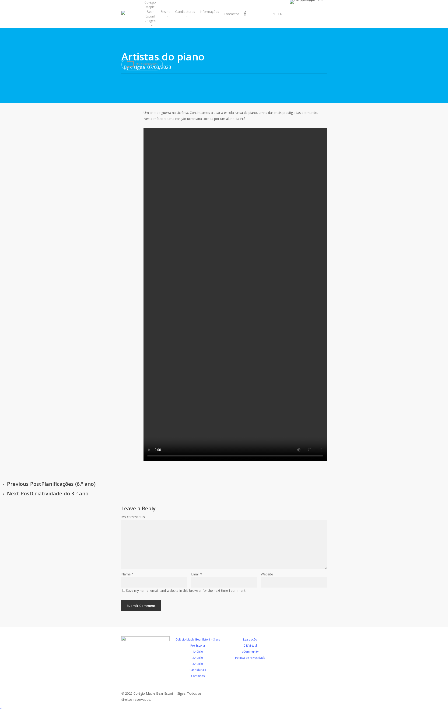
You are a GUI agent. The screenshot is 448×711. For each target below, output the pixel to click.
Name (127, 574)
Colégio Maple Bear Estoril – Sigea (197, 639)
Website (267, 574)
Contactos (198, 676)
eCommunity (250, 652)
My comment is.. (133, 517)
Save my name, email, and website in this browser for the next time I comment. (186, 590)
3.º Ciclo (197, 664)
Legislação (250, 639)
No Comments (146, 64)
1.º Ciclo (197, 652)
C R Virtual (250, 646)
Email (196, 574)
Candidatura (197, 670)
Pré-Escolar (197, 646)
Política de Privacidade (250, 658)
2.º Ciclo (197, 658)
